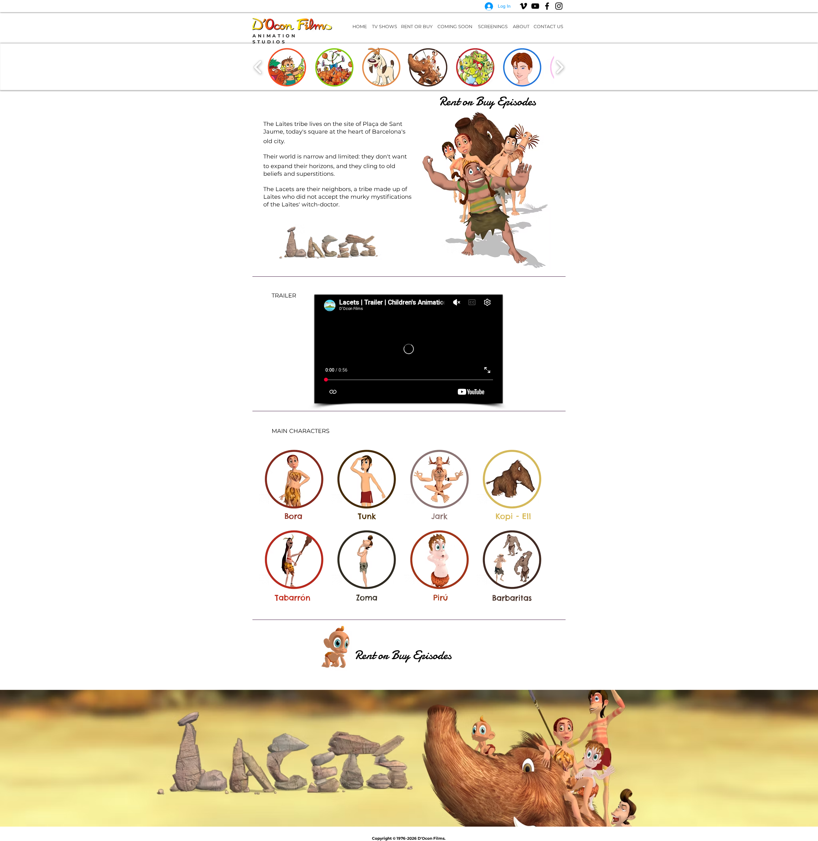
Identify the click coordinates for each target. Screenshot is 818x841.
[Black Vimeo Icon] (523, 6)
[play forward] (559, 67)
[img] (293, 478)
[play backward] (258, 67)
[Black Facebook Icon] (547, 6)
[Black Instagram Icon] (559, 6)
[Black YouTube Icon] (535, 6)
